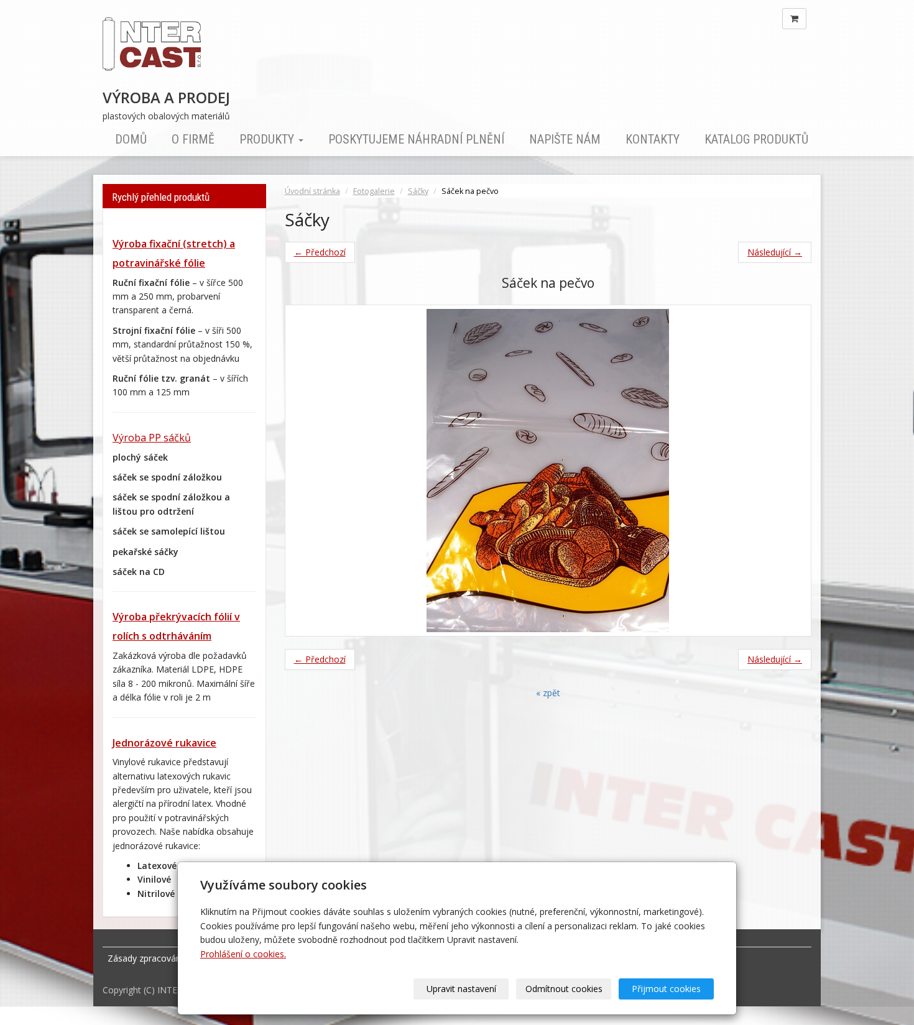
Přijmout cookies (666, 989)
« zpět (548, 693)
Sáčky (418, 191)
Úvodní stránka (312, 191)
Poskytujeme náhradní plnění (416, 139)
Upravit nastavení (461, 989)
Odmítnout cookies (563, 989)
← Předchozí (320, 252)
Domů (131, 139)
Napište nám (565, 139)
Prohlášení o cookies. (243, 954)
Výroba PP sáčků (152, 437)
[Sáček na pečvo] (548, 471)
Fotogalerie (374, 191)
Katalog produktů (756, 139)
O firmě (193, 139)
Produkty (268, 139)
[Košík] (794, 18)
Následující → (774, 252)
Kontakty (652, 139)
